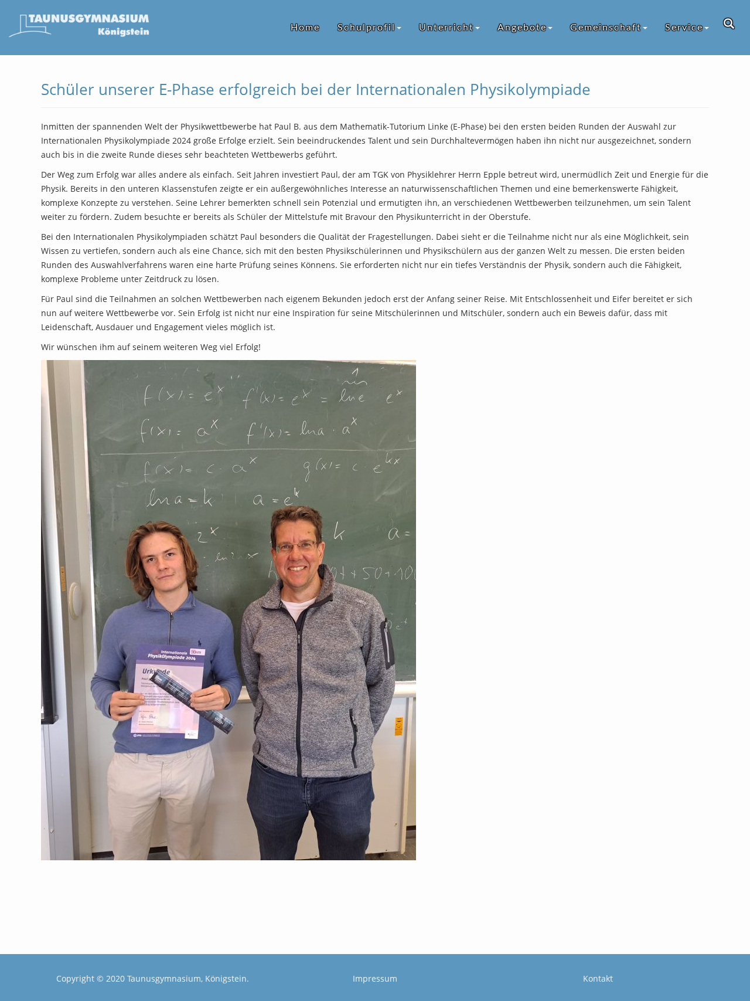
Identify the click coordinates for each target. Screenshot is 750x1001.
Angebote (522, 27)
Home (305, 27)
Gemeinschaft (606, 27)
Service (684, 27)
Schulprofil (367, 27)
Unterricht (446, 27)
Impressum (375, 978)
